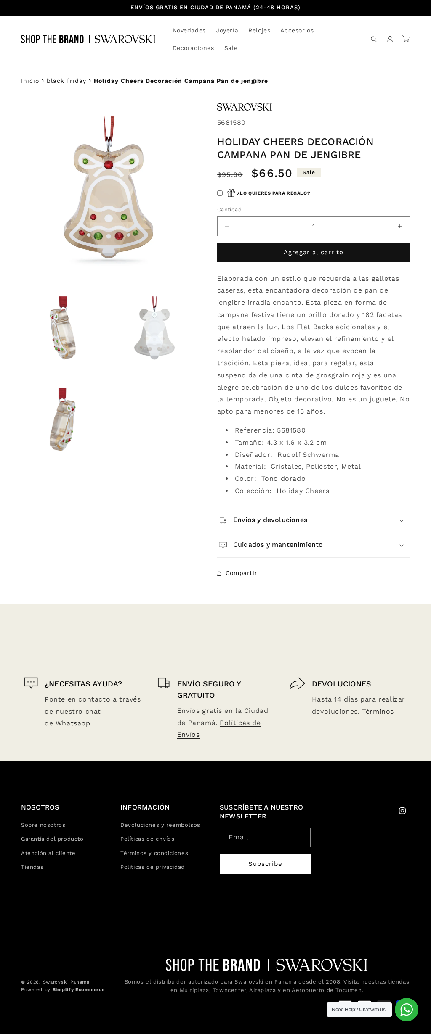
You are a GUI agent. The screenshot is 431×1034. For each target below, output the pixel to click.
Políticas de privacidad (152, 867)
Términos (378, 711)
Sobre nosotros (43, 825)
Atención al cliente (48, 853)
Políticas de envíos (147, 839)
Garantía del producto (52, 839)
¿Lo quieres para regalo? (273, 193)
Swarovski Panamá (66, 982)
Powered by (62, 989)
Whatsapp (73, 723)
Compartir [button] (241, 573)
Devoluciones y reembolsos (160, 825)
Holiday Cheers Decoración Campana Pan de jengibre (181, 80)
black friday (66, 80)
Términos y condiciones (154, 853)
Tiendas (32, 867)
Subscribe (265, 864)
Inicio (30, 80)
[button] (227, 30)
